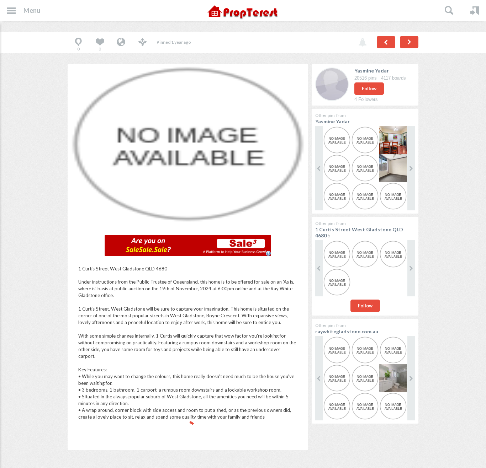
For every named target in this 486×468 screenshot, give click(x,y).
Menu (31, 10)
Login (474, 10)
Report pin (362, 42)
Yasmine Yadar (371, 71)
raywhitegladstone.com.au (346, 331)
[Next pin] (409, 42)
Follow (369, 88)
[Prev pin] (386, 42)
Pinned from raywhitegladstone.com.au (121, 42)
